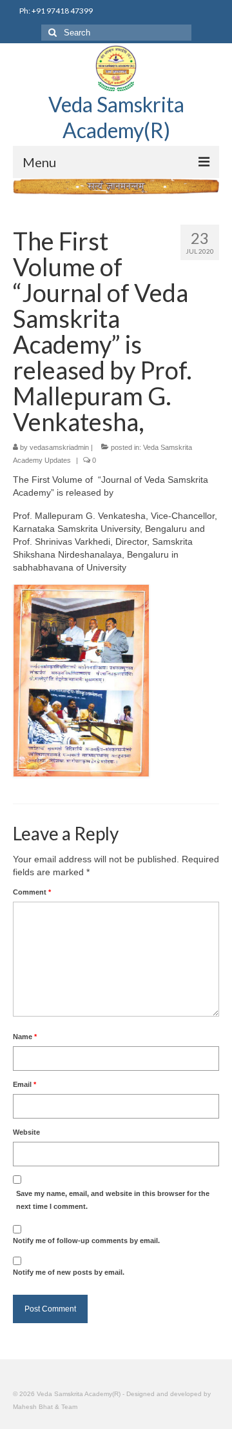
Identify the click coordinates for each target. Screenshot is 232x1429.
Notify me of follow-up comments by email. (86, 1240)
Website (26, 1132)
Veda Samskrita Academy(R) (116, 117)
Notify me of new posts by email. (68, 1272)
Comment (32, 892)
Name (25, 1036)
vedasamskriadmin (59, 447)
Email (24, 1084)
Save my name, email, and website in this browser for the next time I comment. (112, 1200)
